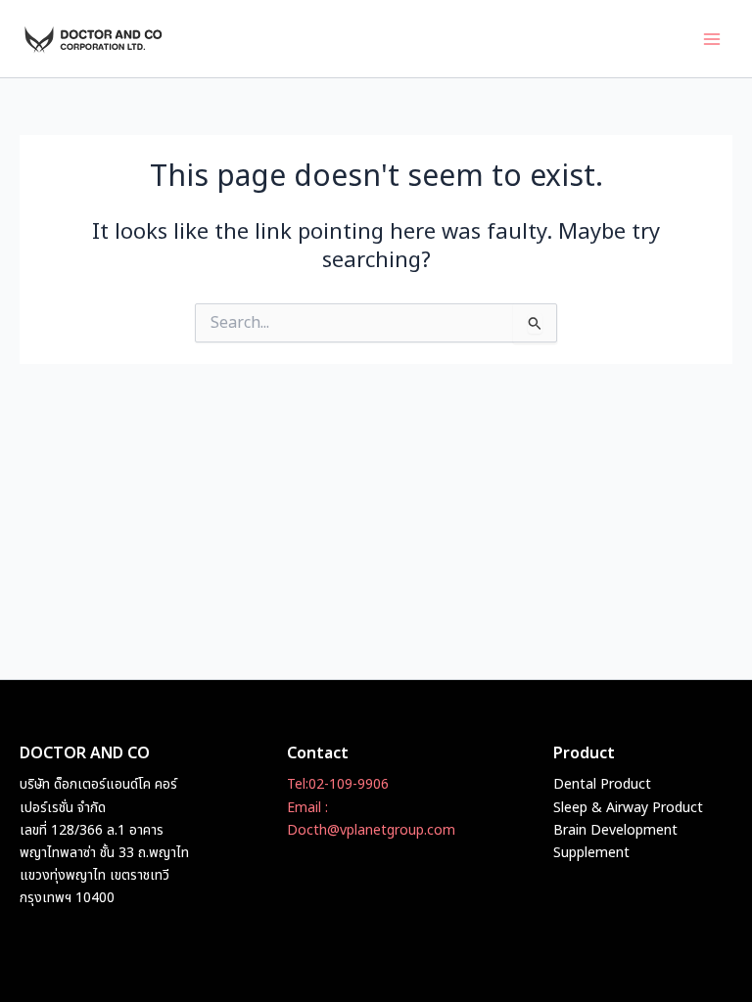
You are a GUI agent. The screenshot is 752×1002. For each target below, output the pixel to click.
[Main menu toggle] (711, 39)
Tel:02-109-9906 (338, 784)
